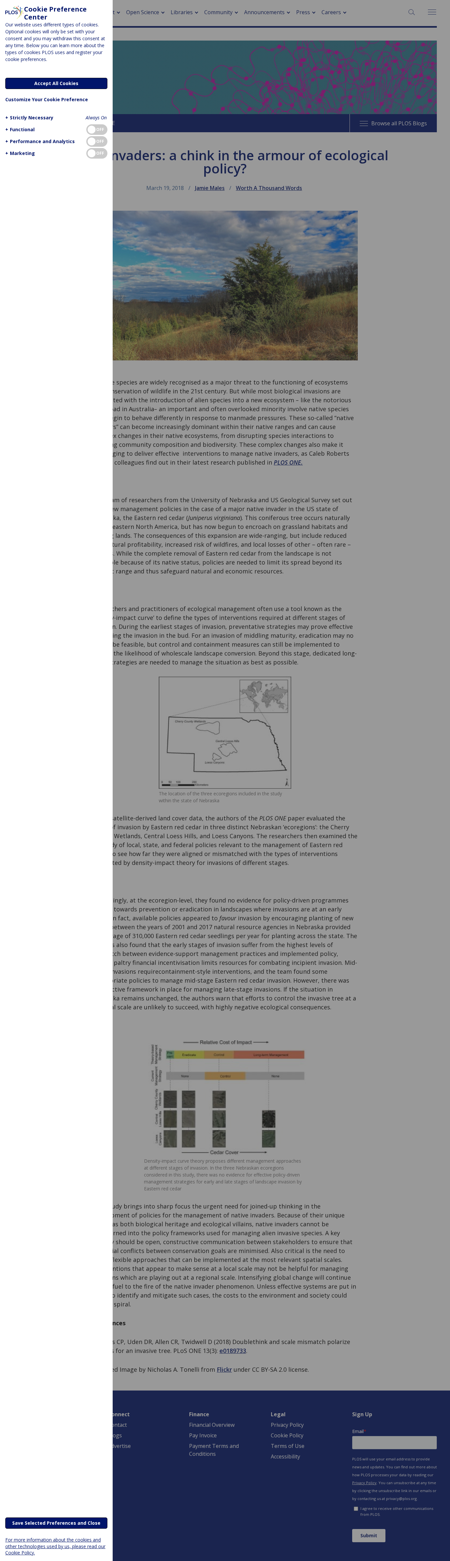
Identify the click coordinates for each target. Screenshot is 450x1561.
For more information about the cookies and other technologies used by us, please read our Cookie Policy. (55, 1546)
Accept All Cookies (56, 83)
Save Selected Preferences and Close (56, 1523)
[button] (29, 117)
